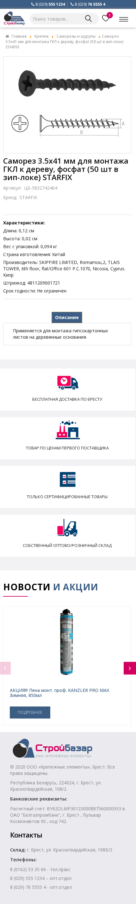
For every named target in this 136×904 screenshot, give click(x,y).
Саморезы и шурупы (76, 36)
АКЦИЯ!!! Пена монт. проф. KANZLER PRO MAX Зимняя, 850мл (59, 692)
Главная (19, 36)
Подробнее (30, 712)
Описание (67, 317)
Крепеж (41, 36)
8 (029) (50, 4)
